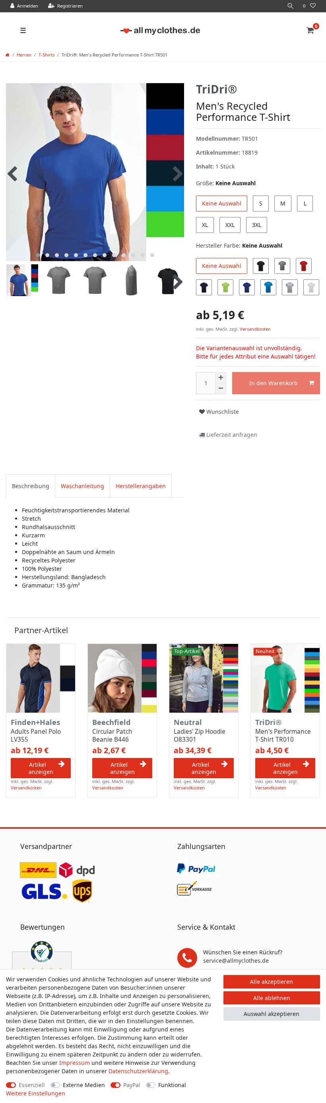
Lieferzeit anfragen (231, 434)
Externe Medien (84, 1085)
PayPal (131, 1085)
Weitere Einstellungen (35, 1093)
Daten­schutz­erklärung (138, 1071)
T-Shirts (46, 55)
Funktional (172, 1085)
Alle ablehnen (271, 998)
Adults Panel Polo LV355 (36, 736)
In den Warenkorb (273, 383)
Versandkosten (255, 329)
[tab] (30, 486)
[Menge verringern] (220, 388)
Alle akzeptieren (271, 981)
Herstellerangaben (141, 486)
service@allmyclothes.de (236, 960)
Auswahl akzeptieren (271, 1014)
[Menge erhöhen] (220, 377)
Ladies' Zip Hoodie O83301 (199, 736)
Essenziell (32, 1085)
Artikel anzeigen (41, 768)
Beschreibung (30, 486)
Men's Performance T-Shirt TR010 (283, 736)
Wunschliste (222, 411)
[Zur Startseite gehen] (8, 55)
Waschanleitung (82, 486)
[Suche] (291, 6)
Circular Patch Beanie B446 (112, 736)
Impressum (74, 1062)
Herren (24, 55)
